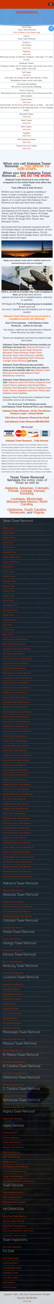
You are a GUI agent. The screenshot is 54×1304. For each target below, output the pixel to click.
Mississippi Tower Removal (14, 1039)
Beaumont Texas (9, 552)
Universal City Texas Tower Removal (17, 862)
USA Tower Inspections (12, 1247)
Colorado (41, 488)
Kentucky (26, 493)
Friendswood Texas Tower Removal (17, 755)
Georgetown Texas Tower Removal (17, 649)
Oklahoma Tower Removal (13, 1085)
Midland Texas (8, 596)
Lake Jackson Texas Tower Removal (17, 659)
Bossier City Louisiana (12, 999)
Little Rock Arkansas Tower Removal (17, 907)
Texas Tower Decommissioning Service (18, 1181)
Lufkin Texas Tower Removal (14, 668)
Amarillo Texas (9, 533)
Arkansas (26, 488)
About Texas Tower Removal (14, 1216)
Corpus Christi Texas (11, 562)
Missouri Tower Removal (12, 1051)
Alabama (11, 488)
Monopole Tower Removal (13, 1147)
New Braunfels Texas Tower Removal (18, 794)
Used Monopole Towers (12, 1268)
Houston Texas (9, 586)
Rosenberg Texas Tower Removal (16, 828)
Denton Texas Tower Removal (15, 751)
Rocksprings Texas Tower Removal (17, 823)
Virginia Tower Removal (12, 1119)
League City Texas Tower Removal (17, 784)
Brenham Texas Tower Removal (15, 717)
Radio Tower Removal (11, 1152)
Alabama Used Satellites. (15, 393)
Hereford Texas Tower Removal (15, 726)
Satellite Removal (10, 1162)
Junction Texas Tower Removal (15, 770)
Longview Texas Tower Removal (16, 663)
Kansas (39, 491)
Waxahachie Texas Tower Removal (17, 867)
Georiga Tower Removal (12, 950)
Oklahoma (14, 509)
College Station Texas (11, 557)
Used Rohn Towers (10, 1278)
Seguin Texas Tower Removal (15, 838)
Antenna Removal (36, 347)
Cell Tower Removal (11, 1138)
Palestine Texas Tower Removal (16, 683)
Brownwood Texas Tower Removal (16, 722)
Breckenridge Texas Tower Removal (17, 712)
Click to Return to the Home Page (26, 32)
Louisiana (18, 499)
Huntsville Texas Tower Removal (16, 760)
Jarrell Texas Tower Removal (14, 765)
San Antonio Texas (10, 610)
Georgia (26, 491)
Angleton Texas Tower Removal (15, 697)
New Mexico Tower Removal (14, 1062)
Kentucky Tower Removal (13, 973)
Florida (13, 491)
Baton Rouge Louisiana (12, 994)
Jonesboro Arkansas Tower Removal (17, 916)
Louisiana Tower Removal (13, 984)
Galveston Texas (9, 581)
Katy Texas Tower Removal (14, 654)
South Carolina (35, 509)
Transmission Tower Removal (14, 1171)
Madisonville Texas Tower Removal (17, 673)
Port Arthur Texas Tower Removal (16, 818)
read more (27, 48)
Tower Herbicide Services (13, 1192)
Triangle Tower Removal (15, 361)
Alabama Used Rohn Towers (31, 390)
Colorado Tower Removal (13, 928)
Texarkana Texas (9, 620)
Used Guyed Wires (10, 1263)
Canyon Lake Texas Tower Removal (17, 731)
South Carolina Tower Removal (15, 1096)
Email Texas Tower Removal (14, 1226)
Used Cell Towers (10, 1287)
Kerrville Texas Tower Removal (15, 775)
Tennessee (17, 512)
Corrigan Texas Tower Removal (15, 741)
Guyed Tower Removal (30, 350)
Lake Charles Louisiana (12, 1013)
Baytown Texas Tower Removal (15, 639)
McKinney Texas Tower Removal (16, 789)
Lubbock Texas (9, 591)
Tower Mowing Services (12, 1197)
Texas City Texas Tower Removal (16, 852)
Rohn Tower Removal (23, 355)
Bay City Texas (9, 547)
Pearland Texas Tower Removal (15, 809)
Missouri (13, 501)
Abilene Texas (8, 528)
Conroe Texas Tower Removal (15, 736)
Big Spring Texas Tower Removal (16, 702)
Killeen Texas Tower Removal (14, 780)
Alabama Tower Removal (13, 890)
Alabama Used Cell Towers (21, 382)
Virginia (38, 512)
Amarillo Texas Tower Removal (15, 692)
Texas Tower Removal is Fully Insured (18, 1231)
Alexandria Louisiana (11, 989)
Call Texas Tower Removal (13, 1221)
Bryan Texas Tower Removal (14, 644)
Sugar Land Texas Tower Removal (16, 842)
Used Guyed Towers (11, 1258)
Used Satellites (9, 1282)
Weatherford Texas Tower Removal (17, 872)
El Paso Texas (9, 571)
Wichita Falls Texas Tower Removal (17, 876)
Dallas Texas (8, 567)
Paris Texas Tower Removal (14, 799)
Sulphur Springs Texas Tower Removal (18, 847)
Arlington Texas (9, 538)
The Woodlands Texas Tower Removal (18, 857)
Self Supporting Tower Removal (28, 358)
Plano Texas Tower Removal (14, 813)
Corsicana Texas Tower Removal (16, 746)
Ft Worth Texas (9, 576)
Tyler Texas (7, 625)
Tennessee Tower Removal (13, 1107)
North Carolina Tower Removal (15, 1073)
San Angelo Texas (10, 605)
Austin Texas (8, 542)
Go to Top (27, 1301)
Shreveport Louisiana (11, 1028)
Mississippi (34, 499)
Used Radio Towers (10, 1273)
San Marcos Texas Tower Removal (17, 688)
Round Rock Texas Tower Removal (17, 833)
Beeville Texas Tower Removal (15, 707)
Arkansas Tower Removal (13, 902)
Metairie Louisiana (10, 1018)
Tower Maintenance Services (14, 1202)
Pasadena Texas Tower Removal (16, 804)
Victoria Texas (8, 630)
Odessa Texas (8, 601)
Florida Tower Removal (12, 939)
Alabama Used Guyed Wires (32, 385)
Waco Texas (8, 634)
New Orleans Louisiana (12, 1023)
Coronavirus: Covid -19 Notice (15, 1236)
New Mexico (29, 501)
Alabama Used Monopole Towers (19, 388)
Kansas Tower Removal (12, 962)
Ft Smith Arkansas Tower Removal (17, 911)
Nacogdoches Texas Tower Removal (17, 678)
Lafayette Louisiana (10, 1009)
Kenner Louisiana (10, 1004)
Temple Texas (8, 615)
